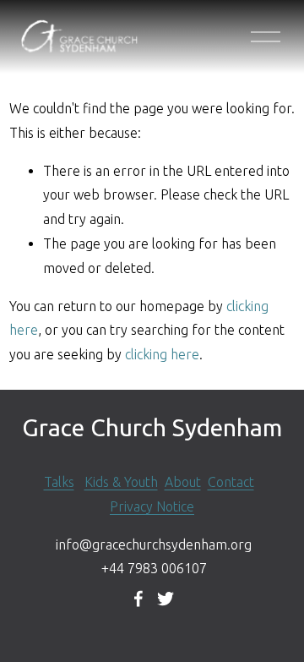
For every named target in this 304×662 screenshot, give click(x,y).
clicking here (162, 354)
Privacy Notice (152, 506)
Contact (231, 482)
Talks (59, 482)
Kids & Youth (121, 482)
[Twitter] (165, 598)
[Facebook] (138, 598)
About (183, 482)
